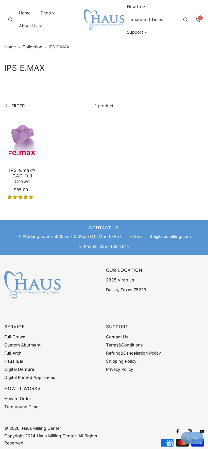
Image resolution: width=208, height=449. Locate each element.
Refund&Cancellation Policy (133, 353)
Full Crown (14, 336)
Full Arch (13, 353)
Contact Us (117, 336)
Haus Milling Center (41, 428)
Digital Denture (19, 369)
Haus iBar (13, 361)
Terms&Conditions (124, 345)
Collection (32, 46)
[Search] (10, 19)
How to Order (17, 398)
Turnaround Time (21, 406)
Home (10, 46)
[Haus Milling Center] (104, 19)
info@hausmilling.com (169, 236)
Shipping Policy (121, 361)
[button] (48, 13)
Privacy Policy (119, 369)
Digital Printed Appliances (29, 377)
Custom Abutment (22, 345)
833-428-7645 (114, 246)
